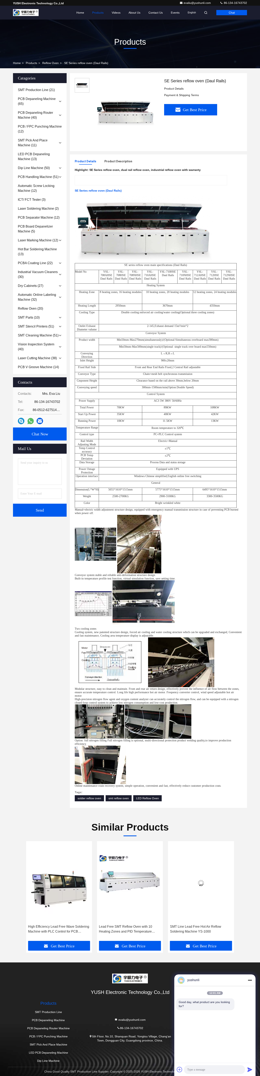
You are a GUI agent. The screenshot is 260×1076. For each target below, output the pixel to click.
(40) (35, 115)
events (175, 12)
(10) (29, 317)
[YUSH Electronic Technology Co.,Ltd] (26, 12)
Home (80, 12)
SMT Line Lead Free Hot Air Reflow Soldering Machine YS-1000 (124, 929)
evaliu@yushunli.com (198, 2)
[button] (33, 892)
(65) (37, 101)
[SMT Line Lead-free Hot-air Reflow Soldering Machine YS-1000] (201, 883)
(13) (34, 156)
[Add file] (179, 1069)
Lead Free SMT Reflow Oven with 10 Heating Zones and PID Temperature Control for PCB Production (54, 929)
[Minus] (249, 980)
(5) (35, 229)
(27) (30, 285)
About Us (134, 12)
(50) (34, 168)
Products (98, 12)
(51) (38, 177)
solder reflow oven (89, 798)
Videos (116, 12)
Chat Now (40, 434)
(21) (36, 90)
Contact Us (155, 12)
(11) (33, 143)
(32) (37, 297)
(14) (38, 367)
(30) (38, 274)
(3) (32, 199)
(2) (38, 208)
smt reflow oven (118, 798)
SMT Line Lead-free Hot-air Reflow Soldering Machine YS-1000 (195, 929)
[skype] (21, 421)
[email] (39, 421)
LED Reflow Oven (147, 798)
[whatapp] (30, 421)
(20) (30, 308)
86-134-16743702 (235, 2)
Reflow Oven (50, 63)
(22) (35, 263)
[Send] (250, 1069)
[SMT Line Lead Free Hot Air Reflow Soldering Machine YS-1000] (130, 883)
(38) (37, 358)
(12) (40, 129)
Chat (232, 12)
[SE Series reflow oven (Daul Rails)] (125, 112)
